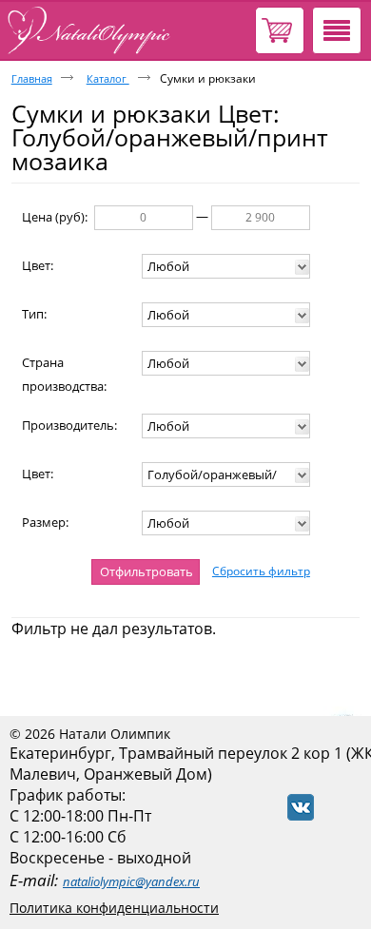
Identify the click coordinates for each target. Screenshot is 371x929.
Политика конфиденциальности (114, 908)
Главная (31, 78)
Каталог (108, 78)
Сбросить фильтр (261, 571)
